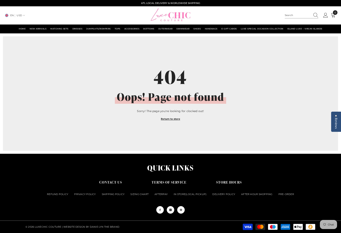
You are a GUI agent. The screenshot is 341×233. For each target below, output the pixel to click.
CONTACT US (110, 182)
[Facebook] (160, 210)
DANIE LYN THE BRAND (105, 226)
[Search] (301, 15)
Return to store (170, 118)
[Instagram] (170, 210)
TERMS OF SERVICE (169, 182)
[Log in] (325, 15)
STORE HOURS (229, 182)
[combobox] (298, 15)
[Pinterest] (181, 210)
